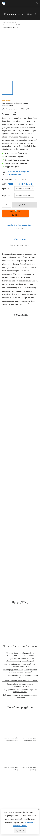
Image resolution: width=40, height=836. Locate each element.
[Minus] (3, 204)
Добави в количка (24, 205)
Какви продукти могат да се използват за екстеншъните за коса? (20, 671)
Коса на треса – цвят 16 (12, 738)
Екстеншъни (7, 25)
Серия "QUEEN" (16, 25)
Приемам (20, 830)
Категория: (7, 179)
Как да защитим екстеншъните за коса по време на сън (20, 690)
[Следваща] (36, 25)
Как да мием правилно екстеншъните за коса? (20, 676)
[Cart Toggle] (37, 3)
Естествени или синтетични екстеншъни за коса (20, 685)
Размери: (4, 195)
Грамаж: (4, 188)
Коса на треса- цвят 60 (30, 738)
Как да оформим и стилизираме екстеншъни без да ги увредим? (20, 659)
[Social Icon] (18, 228)
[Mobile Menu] (3, 3)
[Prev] (33, 25)
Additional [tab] (20, 245)
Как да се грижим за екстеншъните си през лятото (20, 696)
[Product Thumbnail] (20, 56)
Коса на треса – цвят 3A (12, 767)
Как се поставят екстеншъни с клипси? (20, 681)
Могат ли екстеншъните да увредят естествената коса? (20, 665)
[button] (39, 809)
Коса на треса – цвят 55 (30, 767)
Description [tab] (20, 239)
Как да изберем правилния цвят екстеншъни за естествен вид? (20, 654)
